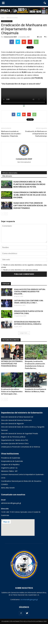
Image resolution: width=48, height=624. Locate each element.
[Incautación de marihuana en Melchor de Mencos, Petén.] (36, 379)
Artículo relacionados (9, 173)
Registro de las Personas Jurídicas (13, 437)
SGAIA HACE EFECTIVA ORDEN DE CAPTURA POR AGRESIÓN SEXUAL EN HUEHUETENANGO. (29, 205)
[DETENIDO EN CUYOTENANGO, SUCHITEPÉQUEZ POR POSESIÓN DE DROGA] (12, 351)
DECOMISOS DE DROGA (32, 386)
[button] (45, 3)
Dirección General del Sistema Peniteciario (16, 420)
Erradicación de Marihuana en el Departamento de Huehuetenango (36, 133)
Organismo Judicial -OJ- (9, 468)
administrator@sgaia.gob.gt (11, 503)
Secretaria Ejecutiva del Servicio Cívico (15, 443)
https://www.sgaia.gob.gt (24, 162)
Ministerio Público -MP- (9, 471)
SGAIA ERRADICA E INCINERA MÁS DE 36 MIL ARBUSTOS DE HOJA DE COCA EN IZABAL (29, 195)
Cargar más (23, 333)
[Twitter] (27, 613)
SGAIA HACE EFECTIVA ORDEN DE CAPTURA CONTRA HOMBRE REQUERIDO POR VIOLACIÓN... (29, 292)
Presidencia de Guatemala (10, 458)
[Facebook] (21, 613)
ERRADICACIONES (7, 21)
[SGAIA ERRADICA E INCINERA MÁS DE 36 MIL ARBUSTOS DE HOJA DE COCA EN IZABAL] (6, 195)
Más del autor (7, 176)
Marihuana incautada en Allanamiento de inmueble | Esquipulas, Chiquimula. (11, 133)
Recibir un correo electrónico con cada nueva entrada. (20, 270)
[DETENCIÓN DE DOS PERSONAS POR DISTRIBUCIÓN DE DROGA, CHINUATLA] (6, 324)
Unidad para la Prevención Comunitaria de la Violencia (20, 447)
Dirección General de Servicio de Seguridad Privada (19, 433)
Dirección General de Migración (12, 423)
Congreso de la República (10, 464)
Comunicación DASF (10, 37)
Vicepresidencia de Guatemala (12, 461)
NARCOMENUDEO (6, 358)
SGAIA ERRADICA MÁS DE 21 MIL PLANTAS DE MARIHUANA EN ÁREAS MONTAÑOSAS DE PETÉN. (29, 184)
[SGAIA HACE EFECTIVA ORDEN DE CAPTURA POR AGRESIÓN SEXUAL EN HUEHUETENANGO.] (6, 205)
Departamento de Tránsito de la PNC (14, 440)
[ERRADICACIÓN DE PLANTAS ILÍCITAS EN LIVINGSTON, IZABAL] (6, 314)
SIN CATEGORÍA (6, 208)
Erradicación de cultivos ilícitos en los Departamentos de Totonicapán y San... (12, 391)
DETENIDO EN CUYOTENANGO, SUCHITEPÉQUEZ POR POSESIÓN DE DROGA (12, 363)
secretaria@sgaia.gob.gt (29, 599)
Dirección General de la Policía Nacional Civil (17, 417)
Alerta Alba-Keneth (8, 488)
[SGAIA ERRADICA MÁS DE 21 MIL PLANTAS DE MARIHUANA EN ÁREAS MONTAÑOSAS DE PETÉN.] (6, 184)
